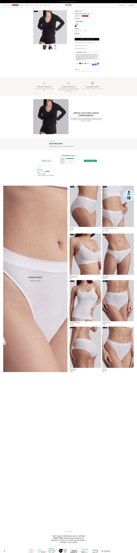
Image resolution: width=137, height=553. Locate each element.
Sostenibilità (77, 69)
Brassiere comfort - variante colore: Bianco (72, 278)
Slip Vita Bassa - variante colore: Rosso (103, 278)
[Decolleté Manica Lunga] (44, 47)
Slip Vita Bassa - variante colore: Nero (104, 278)
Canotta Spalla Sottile (74, 322)
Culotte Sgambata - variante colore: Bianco (102, 325)
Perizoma (104, 369)
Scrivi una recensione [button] (90, 160)
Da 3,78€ (71, 229)
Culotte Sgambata (106, 322)
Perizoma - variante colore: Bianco (104, 371)
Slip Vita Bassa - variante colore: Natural (105, 278)
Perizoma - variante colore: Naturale (103, 371)
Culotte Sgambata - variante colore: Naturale (103, 325)
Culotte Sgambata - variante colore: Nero (104, 325)
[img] (39, 169)
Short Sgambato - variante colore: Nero (71, 371)
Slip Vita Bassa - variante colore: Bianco (102, 278)
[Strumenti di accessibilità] (5, 551)
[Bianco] (78, 26)
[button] (21, 5)
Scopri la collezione (35, 280)
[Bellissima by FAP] (68, 5)
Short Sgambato (73, 369)
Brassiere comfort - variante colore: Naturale (71, 278)
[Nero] (75, 26)
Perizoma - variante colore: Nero (102, 371)
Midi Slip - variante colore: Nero (71, 230)
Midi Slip (72, 228)
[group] (68, 1)
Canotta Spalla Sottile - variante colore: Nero (71, 325)
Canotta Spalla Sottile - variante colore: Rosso (72, 325)
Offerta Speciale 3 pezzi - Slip (109, 228)
